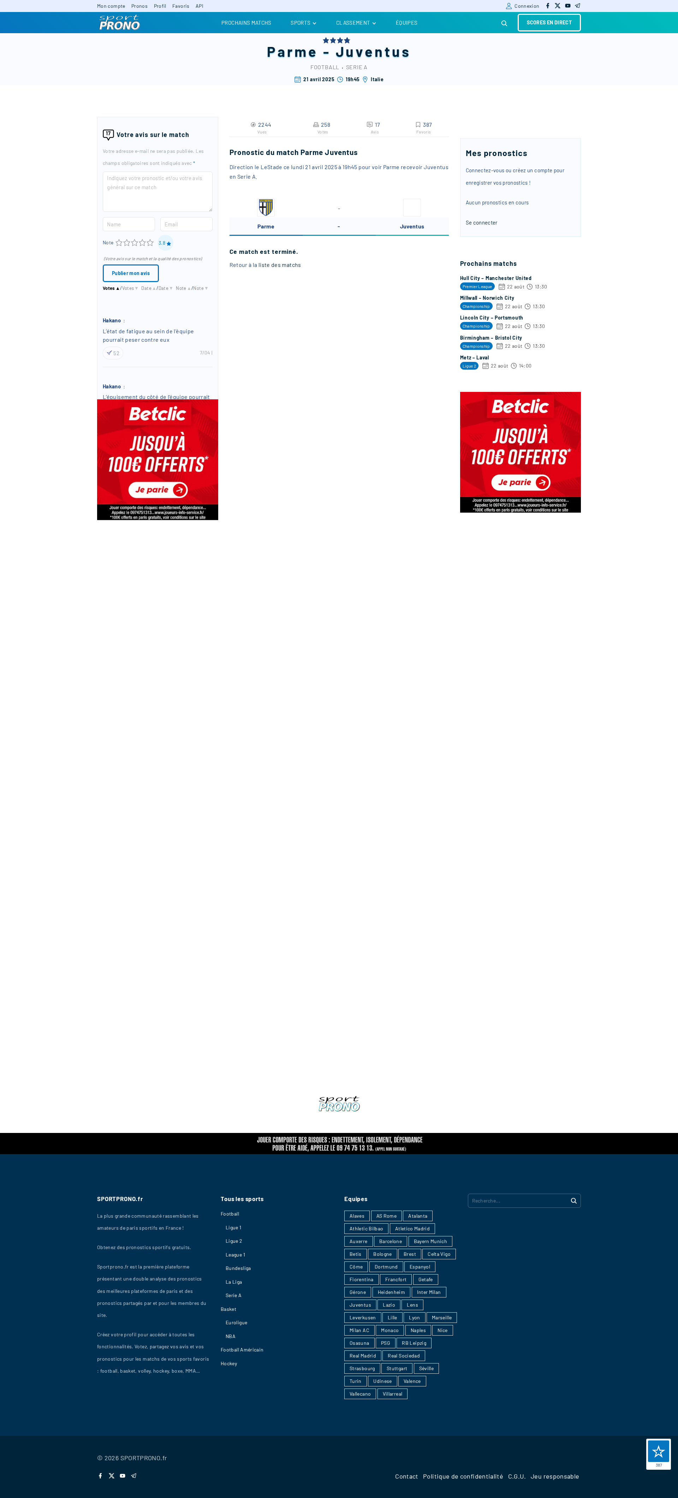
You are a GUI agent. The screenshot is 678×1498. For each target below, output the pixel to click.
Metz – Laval (474, 357)
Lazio (389, 1305)
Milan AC (359, 1330)
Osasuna (359, 1343)
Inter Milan (429, 1292)
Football (324, 67)
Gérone (358, 1292)
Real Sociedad (404, 1356)
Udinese (382, 1381)
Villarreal (393, 1394)
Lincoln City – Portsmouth (492, 318)
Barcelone (390, 1241)
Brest (410, 1254)
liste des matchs (279, 264)
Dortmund (386, 1267)
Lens (412, 1305)
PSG (385, 1343)
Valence (412, 1381)
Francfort (395, 1279)
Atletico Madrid (412, 1228)
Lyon (414, 1317)
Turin (356, 1381)
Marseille (442, 1317)
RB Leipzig (414, 1343)
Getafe (425, 1279)
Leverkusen (363, 1317)
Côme (356, 1267)
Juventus (373, 51)
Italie (377, 79)
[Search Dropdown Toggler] (504, 23)
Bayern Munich (430, 1241)
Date (148, 288)
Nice (442, 1330)
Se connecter (482, 222)
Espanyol (420, 1267)
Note (108, 242)
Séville (426, 1368)
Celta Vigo (439, 1254)
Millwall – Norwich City (487, 298)
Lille (392, 1317)
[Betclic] (157, 518)
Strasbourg (362, 1368)
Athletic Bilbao (366, 1228)
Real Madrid (363, 1356)
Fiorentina (362, 1279)
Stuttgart (397, 1368)
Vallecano (360, 1394)
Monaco (390, 1330)
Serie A (357, 67)
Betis (356, 1254)
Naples (418, 1330)
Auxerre (359, 1241)
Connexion (527, 6)
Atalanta (417, 1216)
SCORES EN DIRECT (549, 22)
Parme (292, 51)
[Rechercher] (574, 1200)
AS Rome (386, 1216)
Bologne (382, 1254)
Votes (111, 288)
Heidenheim (391, 1292)
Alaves (357, 1216)
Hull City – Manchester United (496, 278)
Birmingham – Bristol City (491, 338)
